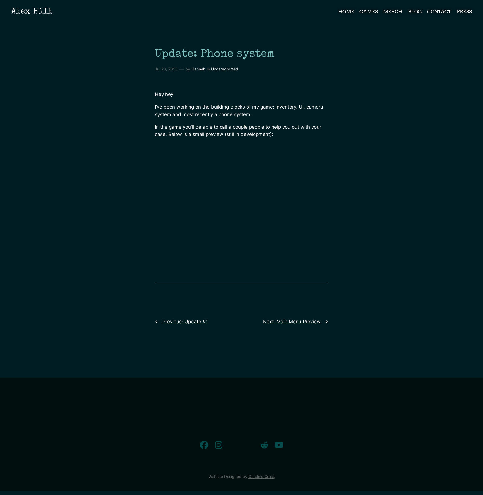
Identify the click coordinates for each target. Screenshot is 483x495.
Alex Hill (31, 12)
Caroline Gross (261, 476)
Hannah (198, 69)
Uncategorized (224, 69)
